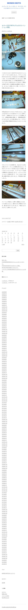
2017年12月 (4, 487)
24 (14, 240)
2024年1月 (4, 350)
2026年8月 (4, 292)
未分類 (8, 221)
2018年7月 (4, 474)
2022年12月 (4, 374)
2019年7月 (4, 451)
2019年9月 (4, 447)
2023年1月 (4, 372)
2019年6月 (4, 453)
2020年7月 (4, 429)
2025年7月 (4, 316)
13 (2, 239)
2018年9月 (4, 470)
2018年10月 (4, 468)
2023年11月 (4, 354)
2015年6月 (4, 543)
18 (18, 239)
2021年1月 (4, 417)
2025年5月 (4, 320)
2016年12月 (4, 509)
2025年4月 (4, 322)
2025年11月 (4, 309)
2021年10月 (4, 400)
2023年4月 (4, 367)
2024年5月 (4, 342)
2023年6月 (4, 363)
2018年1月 (4, 485)
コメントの (5, 596)
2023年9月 (4, 357)
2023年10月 (4, 355)
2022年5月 (4, 387)
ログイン (4, 592)
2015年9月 (4, 537)
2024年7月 (4, 339)
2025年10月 (4, 310)
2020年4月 (4, 434)
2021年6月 (4, 408)
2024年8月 (4, 337)
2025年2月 (4, 325)
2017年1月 (4, 507)
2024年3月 (4, 346)
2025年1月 (4, 327)
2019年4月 (4, 457)
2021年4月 (4, 412)
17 (14, 239)
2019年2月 (4, 461)
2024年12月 (4, 329)
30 (11, 242)
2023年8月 (4, 359)
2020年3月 (4, 436)
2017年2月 (4, 506)
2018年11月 (4, 466)
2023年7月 (4, 361)
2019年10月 (4, 445)
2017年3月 (4, 504)
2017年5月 (4, 500)
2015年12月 (4, 532)
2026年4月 (4, 299)
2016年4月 (4, 524)
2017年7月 (4, 496)
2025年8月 (4, 314)
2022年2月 (4, 393)
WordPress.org (5, 597)
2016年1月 (4, 530)
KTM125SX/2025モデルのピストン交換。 (11, 265)
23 (11, 240)
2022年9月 (4, 380)
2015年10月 (4, 536)
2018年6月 (4, 476)
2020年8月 (4, 427)
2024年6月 (4, 340)
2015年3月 (4, 549)
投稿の (4, 594)
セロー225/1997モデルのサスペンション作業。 (14, 26)
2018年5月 (4, 477)
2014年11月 (4, 556)
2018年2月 (4, 483)
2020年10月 (4, 423)
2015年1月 (4, 552)
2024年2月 (4, 348)
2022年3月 (4, 391)
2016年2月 (4, 528)
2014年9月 (4, 560)
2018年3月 (4, 481)
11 (18, 237)
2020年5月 (4, 432)
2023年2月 (4, 370)
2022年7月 (4, 384)
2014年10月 (4, 558)
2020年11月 (4, 421)
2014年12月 (4, 554)
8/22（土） (4, 260)
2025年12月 (4, 307)
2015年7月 (4, 541)
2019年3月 (4, 459)
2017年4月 (4, 502)
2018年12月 (4, 464)
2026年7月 (4, 294)
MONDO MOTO (14, 3)
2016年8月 (4, 517)
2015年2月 (4, 551)
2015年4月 (4, 547)
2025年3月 (4, 324)
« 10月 (3, 244)
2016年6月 (4, 521)
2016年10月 (4, 513)
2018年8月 (4, 472)
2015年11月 (4, 534)
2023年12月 (4, 352)
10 (14, 237)
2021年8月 (4, 404)
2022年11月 (4, 376)
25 (18, 240)
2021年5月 (4, 410)
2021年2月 (4, 415)
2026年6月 (4, 295)
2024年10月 (4, 333)
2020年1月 (4, 440)
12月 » (22, 244)
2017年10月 (4, 491)
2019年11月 (4, 444)
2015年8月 (4, 539)
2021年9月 (4, 402)
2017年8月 (4, 494)
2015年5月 (4, 545)
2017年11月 (4, 489)
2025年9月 (4, 312)
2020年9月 (4, 425)
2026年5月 (4, 297)
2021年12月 (4, 397)
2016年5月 (4, 522)
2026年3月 (4, 301)
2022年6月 (4, 385)
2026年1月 (4, 305)
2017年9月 (4, 492)
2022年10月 (4, 378)
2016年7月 (4, 519)
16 (11, 239)
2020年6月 (4, 430)
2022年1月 (4, 395)
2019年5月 (4, 455)
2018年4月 (4, 479)
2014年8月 (4, 562)
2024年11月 (4, 331)
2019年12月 (4, 442)
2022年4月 (4, 389)
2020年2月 (4, 438)
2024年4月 (4, 344)
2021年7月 (4, 406)
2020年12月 (4, 419)
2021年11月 (4, 399)
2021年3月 (4, 414)
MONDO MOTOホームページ (8, 573)
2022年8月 (4, 382)
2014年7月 (4, 564)
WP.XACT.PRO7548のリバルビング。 (10, 267)
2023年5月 (4, 365)
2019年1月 (4, 462)
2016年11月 (4, 511)
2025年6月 (4, 318)
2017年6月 (4, 498)
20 (2, 240)
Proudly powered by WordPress (9, 607)
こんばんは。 (5, 280)
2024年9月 (4, 335)
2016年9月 (4, 515)
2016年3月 (4, 526)
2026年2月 (4, 303)
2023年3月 (4, 369)
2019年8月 (4, 449)
